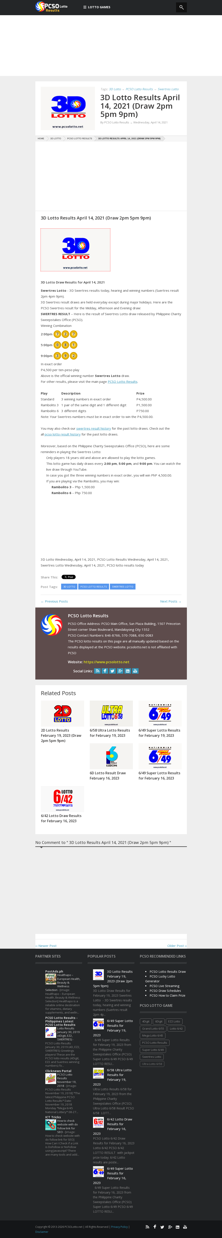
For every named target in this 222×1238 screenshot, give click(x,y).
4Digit (145, 1021)
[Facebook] (105, 671)
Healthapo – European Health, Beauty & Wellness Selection (62, 982)
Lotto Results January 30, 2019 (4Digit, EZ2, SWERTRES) (68, 1033)
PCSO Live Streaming (164, 986)
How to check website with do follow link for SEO (67, 1126)
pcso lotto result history (63, 434)
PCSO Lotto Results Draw (168, 971)
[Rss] (97, 671)
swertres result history (93, 428)
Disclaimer (41, 1232)
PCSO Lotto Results (122, 381)
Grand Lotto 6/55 (153, 1028)
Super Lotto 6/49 (153, 1050)
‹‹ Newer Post (46, 945)
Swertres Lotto (151, 1057)
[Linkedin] (127, 671)
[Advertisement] (111, 45)
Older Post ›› (177, 945)
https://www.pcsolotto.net (106, 662)
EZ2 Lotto (174, 1021)
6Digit (158, 1021)
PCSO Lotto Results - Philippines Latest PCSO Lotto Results (61, 1021)
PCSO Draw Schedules (165, 991)
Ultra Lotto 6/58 (152, 1064)
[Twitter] (112, 671)
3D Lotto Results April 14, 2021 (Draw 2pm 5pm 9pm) (140, 105)
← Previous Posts (54, 601)
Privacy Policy (119, 1227)
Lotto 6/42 (176, 1028)
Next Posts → (170, 601)
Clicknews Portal (58, 1071)
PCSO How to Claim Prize (167, 995)
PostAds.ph (54, 971)
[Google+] (120, 671)
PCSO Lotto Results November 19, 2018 (66, 1080)
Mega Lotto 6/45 (152, 1035)
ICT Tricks (53, 1117)
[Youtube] (135, 671)
